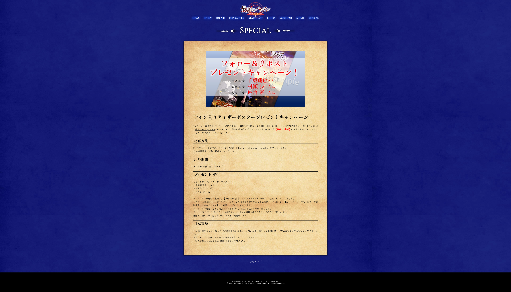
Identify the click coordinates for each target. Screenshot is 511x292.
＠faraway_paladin (205, 129)
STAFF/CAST (256, 18)
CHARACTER (236, 18)
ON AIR (220, 18)
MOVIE (300, 18)
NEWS (195, 18)
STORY (208, 18)
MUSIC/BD (286, 18)
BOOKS (271, 18)
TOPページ (255, 261)
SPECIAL (314, 18)
